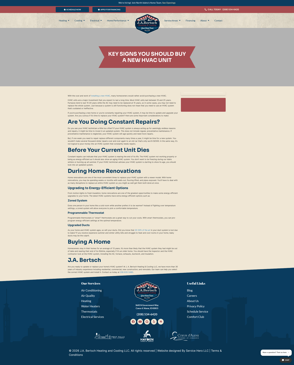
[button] (72, 9)
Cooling (78, 20)
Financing (190, 20)
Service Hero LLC (197, 350)
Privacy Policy (196, 306)
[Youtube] (140, 322)
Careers (192, 295)
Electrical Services (92, 316)
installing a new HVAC (100, 96)
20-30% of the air (142, 230)
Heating (63, 20)
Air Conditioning (91, 290)
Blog (190, 290)
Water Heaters (90, 306)
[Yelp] (154, 322)
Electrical (94, 20)
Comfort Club (195, 316)
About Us (193, 301)
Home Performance (116, 20)
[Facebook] (133, 322)
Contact (218, 20)
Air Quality (88, 295)
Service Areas (171, 20)
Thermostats (89, 311)
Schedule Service (197, 311)
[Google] (147, 322)
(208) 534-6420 (230, 9)
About (203, 20)
